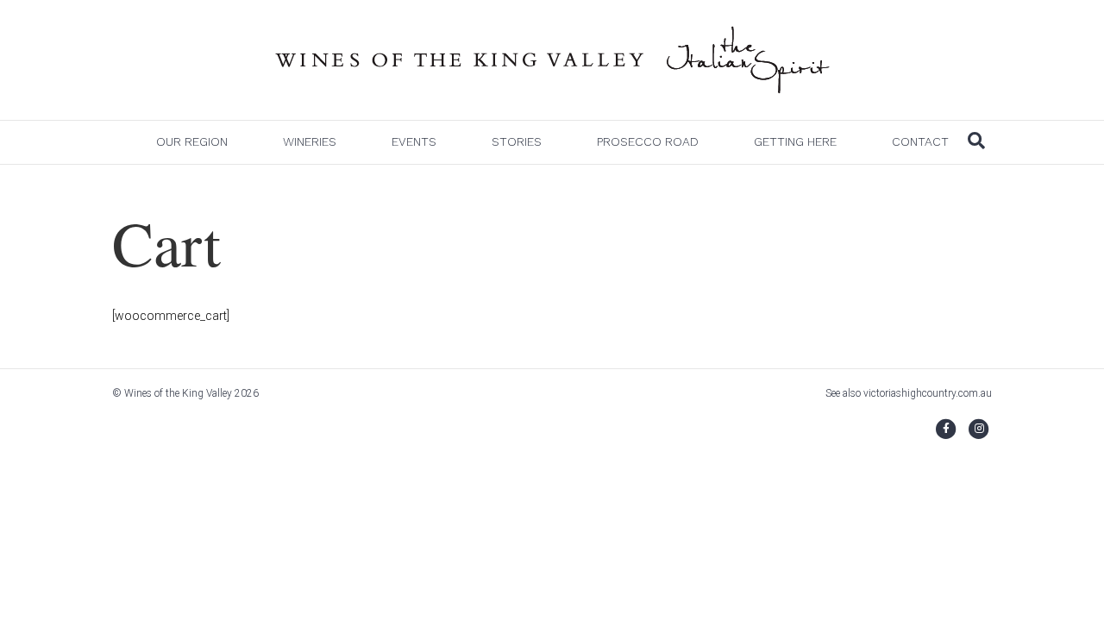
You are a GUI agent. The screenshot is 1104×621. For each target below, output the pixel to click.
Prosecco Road (648, 141)
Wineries (309, 141)
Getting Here (795, 141)
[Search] (976, 140)
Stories (517, 141)
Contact (920, 141)
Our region (192, 141)
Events (414, 141)
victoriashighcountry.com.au (927, 393)
